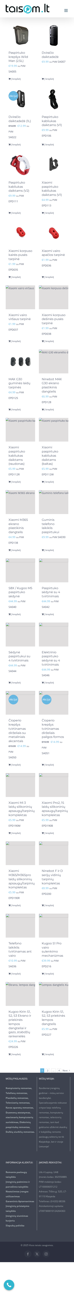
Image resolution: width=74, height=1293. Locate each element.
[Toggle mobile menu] (66, 10)
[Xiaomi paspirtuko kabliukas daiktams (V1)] (53, 165)
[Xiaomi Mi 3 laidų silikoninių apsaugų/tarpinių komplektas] (20, 785)
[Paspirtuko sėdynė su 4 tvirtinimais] (53, 570)
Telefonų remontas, (17, 1093)
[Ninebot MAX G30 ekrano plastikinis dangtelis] (53, 361)
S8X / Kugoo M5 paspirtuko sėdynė (20, 592)
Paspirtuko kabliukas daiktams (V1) (52, 121)
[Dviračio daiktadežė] (53, 35)
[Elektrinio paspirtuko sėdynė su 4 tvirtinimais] (53, 634)
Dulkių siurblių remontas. (20, 1131)
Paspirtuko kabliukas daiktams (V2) (19, 187)
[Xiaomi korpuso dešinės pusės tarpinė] (53, 297)
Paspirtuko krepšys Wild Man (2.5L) (18, 57)
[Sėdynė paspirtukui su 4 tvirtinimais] (20, 634)
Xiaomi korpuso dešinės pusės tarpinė (53, 319)
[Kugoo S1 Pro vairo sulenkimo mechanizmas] (53, 926)
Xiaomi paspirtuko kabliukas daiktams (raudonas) (17, 456)
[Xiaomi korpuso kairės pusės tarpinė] (20, 233)
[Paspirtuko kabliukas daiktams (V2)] (20, 165)
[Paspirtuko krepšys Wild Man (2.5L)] (20, 35)
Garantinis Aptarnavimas (20, 1201)
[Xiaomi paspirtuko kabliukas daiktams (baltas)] (53, 430)
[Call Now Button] (9, 1285)
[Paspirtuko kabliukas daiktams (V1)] (53, 99)
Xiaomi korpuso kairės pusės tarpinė (20, 255)
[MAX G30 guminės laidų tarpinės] (20, 361)
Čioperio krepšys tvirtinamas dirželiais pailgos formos (53, 729)
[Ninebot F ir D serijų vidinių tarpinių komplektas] (53, 853)
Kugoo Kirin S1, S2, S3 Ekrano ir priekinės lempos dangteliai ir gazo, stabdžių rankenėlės (20, 1024)
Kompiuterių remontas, (19, 1088)
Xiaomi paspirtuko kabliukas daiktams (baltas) (50, 456)
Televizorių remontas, (18, 1102)
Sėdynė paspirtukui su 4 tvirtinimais (19, 656)
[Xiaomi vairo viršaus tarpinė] (20, 297)
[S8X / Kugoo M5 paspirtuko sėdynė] (20, 570)
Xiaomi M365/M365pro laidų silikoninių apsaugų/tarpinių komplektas (22, 879)
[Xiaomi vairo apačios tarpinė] (53, 233)
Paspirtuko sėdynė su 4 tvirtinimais (51, 592)
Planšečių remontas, (17, 1098)
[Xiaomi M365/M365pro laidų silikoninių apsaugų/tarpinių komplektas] (20, 853)
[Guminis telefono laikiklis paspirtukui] (53, 502)
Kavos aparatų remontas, (20, 1107)
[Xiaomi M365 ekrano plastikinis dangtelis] (20, 502)
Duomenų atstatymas (18, 1112)
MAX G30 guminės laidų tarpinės (19, 383)
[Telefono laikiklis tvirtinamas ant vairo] (20, 926)
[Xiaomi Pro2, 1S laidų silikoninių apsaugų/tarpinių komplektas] (53, 785)
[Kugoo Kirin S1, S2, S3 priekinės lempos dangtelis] (53, 994)
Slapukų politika (15, 1225)
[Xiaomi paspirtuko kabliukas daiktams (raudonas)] (20, 430)
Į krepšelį (16, 78)
